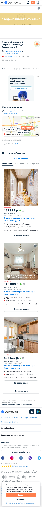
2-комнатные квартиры (9, 402)
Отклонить (21, 499)
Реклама (15, 417)
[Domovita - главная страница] (12, 2)
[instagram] (12, 458)
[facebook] (2, 458)
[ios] (31, 411)
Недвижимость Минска (9, 400)
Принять (21, 495)
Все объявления (21, 159)
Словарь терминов (29, 417)
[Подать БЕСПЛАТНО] (32, 2)
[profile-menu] (38, 3)
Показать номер (21, 235)
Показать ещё (21, 391)
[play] (38, 411)
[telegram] (39, 458)
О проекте (5, 417)
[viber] (30, 458)
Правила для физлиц (9, 422)
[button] (21, 187)
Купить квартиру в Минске (27, 400)
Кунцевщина (9, 56)
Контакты (5, 442)
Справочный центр (21, 452)
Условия (37, 134)
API (23, 134)
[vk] (21, 458)
